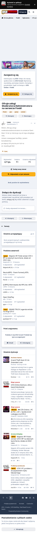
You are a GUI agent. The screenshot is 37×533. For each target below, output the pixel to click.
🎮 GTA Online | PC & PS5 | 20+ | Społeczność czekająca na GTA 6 (22, 412)
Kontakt (21, 503)
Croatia (7, 507)
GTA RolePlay (15, 507)
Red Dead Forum (25, 507)
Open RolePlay (8, 297)
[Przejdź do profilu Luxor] (3, 123)
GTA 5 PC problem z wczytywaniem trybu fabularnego (21, 470)
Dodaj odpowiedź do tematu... (16, 208)
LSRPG (5, 287)
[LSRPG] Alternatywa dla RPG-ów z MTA (17, 285)
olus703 (13, 487)
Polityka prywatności (10, 503)
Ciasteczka (30, 503)
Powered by (18, 511)
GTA (3, 507)
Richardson (14, 429)
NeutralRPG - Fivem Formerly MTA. (16, 272)
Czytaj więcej (4, 4)
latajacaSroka (15, 475)
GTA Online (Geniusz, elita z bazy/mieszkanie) (21, 386)
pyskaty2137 (7, 313)
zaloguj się (10, 199)
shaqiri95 (13, 416)
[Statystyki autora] (34, 123)
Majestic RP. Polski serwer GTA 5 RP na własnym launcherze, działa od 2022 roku (18, 258)
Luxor (9, 122)
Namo (3, 509)
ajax (4, 299)
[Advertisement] (18, 40)
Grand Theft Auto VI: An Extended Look (20, 361)
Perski (5, 274)
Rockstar (13, 364)
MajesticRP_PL (7, 262)
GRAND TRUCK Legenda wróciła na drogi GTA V (18, 310)
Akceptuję (19, 529)
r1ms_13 (13, 389)
